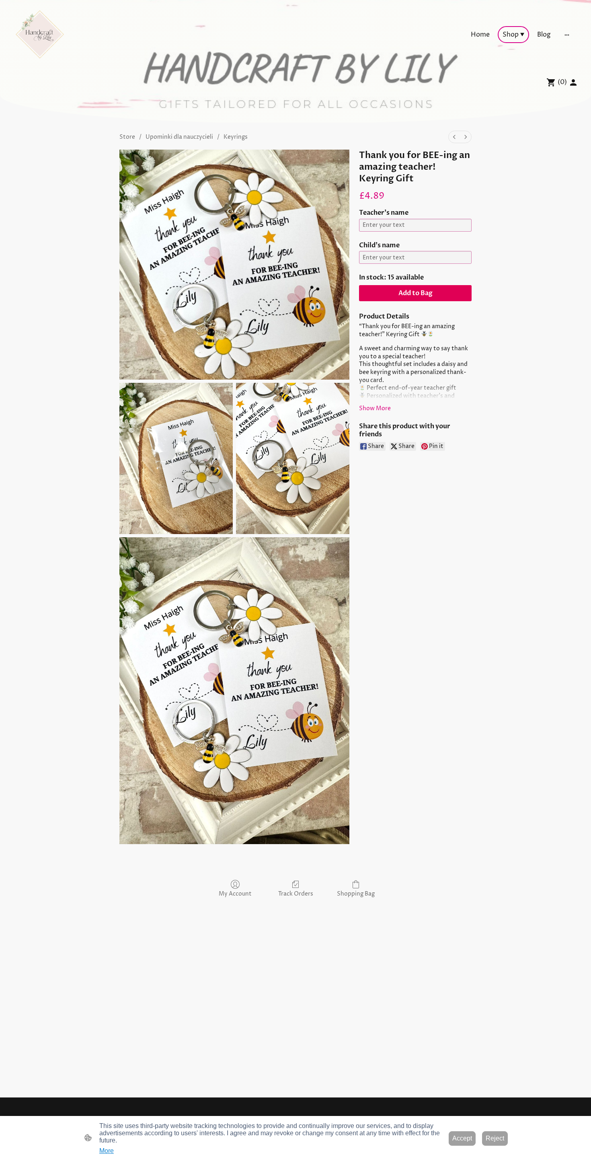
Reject (495, 1138)
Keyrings (236, 137)
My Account (235, 894)
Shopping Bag (356, 894)
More (106, 1150)
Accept (462, 1138)
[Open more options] (567, 34)
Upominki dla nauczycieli (179, 137)
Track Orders (295, 894)
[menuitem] (454, 137)
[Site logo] (40, 35)
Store (127, 137)
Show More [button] (375, 408)
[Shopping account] (573, 82)
